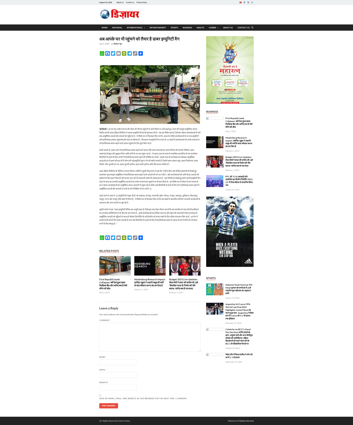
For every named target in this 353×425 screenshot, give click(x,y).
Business (187, 28)
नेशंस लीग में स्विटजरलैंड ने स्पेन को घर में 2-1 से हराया (239, 356)
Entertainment (158, 28)
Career (212, 28)
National (117, 28)
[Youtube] (240, 2)
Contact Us (243, 28)
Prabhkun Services (246, 421)
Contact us (130, 2)
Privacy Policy (142, 2)
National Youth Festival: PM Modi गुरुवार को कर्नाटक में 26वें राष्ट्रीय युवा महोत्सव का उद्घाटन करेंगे (238, 289)
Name (103, 357)
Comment (105, 320)
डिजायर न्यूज (118, 44)
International (135, 28)
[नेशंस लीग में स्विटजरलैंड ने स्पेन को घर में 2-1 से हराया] (214, 354)
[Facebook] (244, 2)
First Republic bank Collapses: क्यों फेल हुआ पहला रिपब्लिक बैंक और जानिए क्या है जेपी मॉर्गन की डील (113, 284)
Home (104, 28)
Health (200, 28)
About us (120, 2)
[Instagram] (252, 2)
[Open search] (252, 27)
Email (103, 370)
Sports (174, 28)
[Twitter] (248, 2)
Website (103, 382)
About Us (228, 28)
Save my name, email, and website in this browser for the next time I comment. (143, 398)
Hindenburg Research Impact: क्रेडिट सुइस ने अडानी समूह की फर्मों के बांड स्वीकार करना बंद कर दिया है (150, 282)
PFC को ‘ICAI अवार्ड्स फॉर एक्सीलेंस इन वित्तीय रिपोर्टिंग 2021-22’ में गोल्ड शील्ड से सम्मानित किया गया (239, 180)
